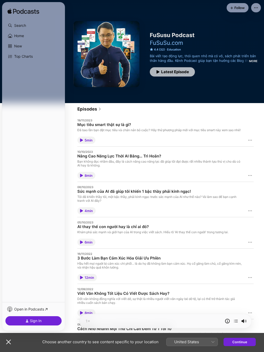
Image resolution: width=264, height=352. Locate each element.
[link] (89, 109)
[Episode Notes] (227, 321)
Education (174, 49)
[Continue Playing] (236, 321)
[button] (33, 25)
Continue (239, 342)
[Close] (8, 342)
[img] (23, 11)
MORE (253, 61)
